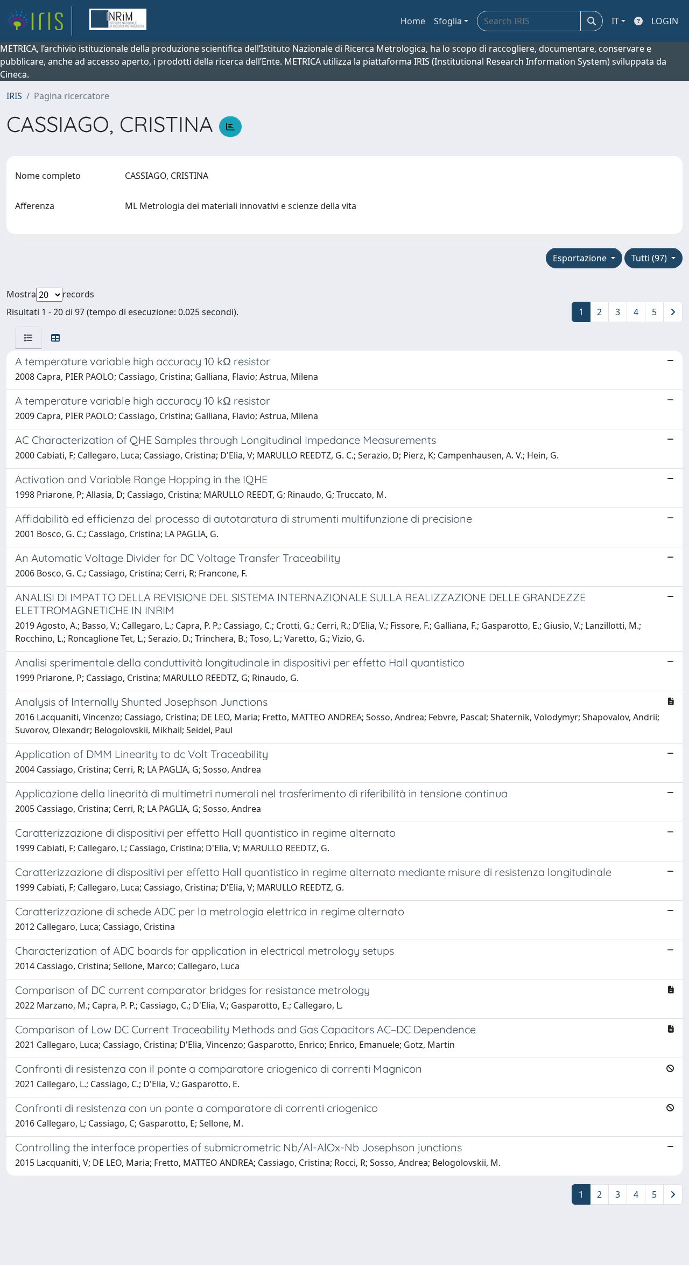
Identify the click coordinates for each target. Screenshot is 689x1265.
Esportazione (581, 258)
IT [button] (615, 21)
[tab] (28, 337)
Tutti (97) (650, 258)
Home (412, 21)
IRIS (14, 96)
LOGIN (664, 21)
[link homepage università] (118, 21)
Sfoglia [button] (448, 21)
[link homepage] (39, 21)
